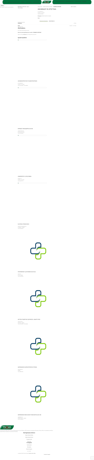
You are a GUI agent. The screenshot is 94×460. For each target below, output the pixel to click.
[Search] (90, 2)
